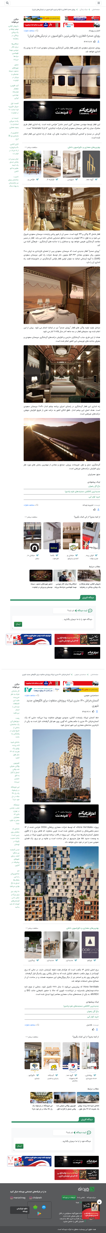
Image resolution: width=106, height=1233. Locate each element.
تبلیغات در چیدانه (69, 1197)
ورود (78, 1202)
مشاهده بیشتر (32, 147)
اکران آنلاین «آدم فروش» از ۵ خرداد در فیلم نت (13, 149)
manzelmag (19, 1198)
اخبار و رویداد (94, 30)
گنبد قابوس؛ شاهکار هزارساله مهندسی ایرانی (14, 92)
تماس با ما (81, 1197)
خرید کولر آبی (94, 497)
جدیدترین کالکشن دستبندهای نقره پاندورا (82, 491)
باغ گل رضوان (94, 486)
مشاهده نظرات (29, 30)
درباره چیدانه (91, 1197)
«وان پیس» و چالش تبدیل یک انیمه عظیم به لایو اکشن (13, 165)
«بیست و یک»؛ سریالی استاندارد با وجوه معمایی (13, 123)
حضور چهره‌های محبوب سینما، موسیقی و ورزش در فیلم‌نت (13, 72)
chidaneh (37, 1198)
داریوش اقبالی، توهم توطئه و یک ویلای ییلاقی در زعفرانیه (13, 32)
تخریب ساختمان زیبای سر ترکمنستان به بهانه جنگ (13, 181)
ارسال (18, 624)
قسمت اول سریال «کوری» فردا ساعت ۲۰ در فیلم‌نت (13, 108)
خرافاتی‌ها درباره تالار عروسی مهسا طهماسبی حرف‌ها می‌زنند (13, 51)
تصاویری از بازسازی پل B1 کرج (13, 136)
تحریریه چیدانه (88, 505)
